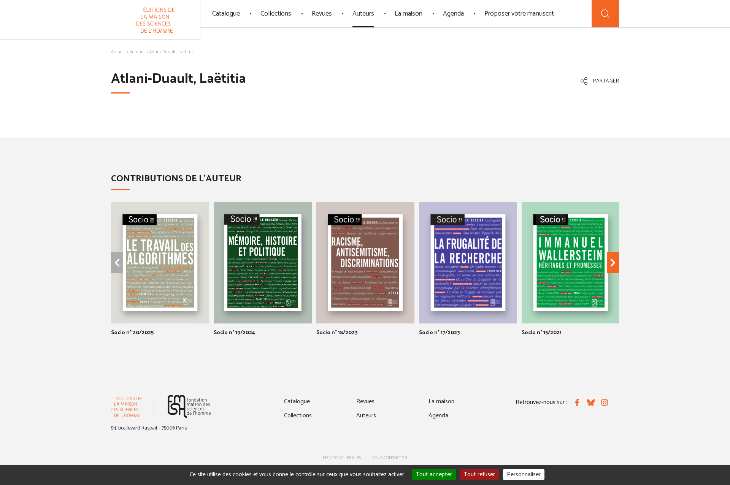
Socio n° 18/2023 (336, 332)
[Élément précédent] (117, 262)
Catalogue (226, 13)
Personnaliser (524, 474)
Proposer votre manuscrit (519, 13)
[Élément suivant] (613, 262)
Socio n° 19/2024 (234, 332)
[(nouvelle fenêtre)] (189, 406)
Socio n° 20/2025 (132, 332)
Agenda (453, 13)
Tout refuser (479, 474)
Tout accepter (434, 474)
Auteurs (363, 13)
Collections (275, 13)
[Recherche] (605, 13)
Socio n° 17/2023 (439, 332)
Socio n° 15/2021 (542, 332)
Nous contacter (389, 457)
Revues (322, 13)
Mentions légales (342, 457)
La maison (408, 13)
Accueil (118, 51)
